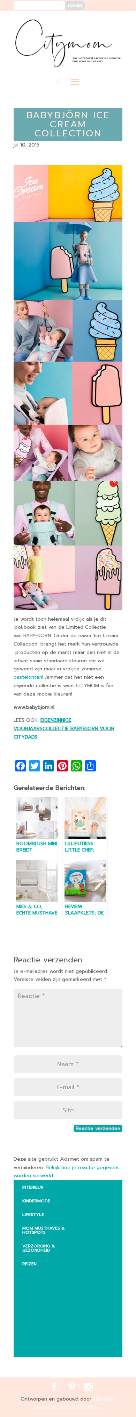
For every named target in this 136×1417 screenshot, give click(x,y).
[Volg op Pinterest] (102, 21)
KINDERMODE (36, 1201)
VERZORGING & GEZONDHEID (38, 1248)
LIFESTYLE (33, 1214)
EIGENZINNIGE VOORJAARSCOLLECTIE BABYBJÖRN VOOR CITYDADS (64, 729)
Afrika (35, 1275)
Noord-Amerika (46, 1334)
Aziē (32, 1302)
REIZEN (29, 1264)
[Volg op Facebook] (91, 21)
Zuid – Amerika (45, 1347)
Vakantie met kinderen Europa (54, 1318)
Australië (39, 1289)
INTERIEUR (33, 1187)
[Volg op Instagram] (112, 21)
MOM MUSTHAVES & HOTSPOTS (43, 1230)
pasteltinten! (28, 677)
